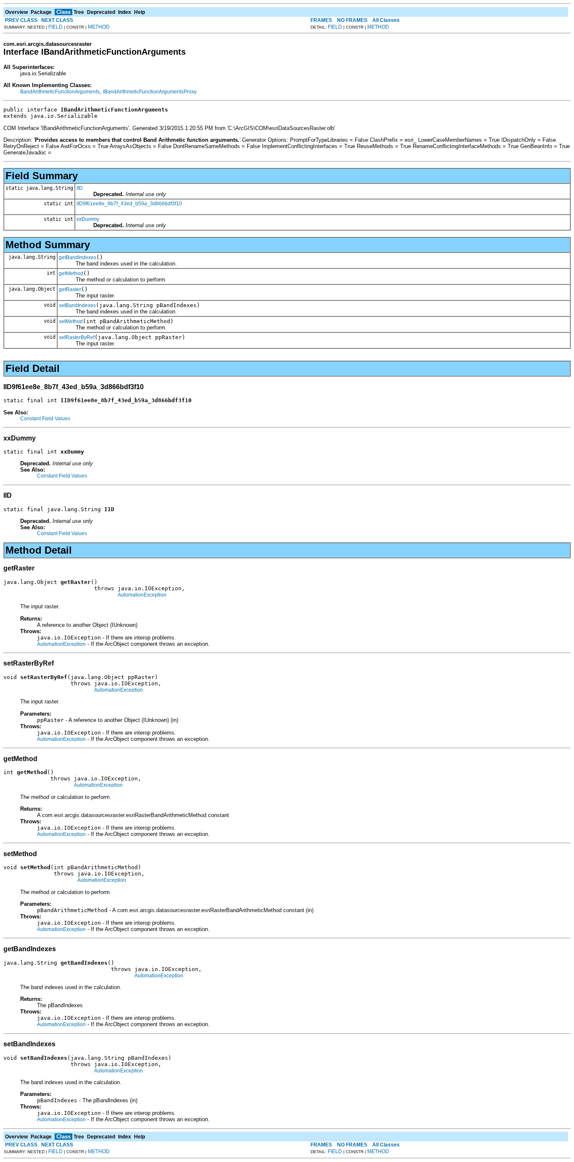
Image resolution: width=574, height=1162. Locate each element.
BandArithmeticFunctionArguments (60, 92)
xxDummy (87, 219)
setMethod (71, 321)
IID (79, 188)
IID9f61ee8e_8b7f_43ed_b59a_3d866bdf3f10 (129, 204)
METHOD (99, 27)
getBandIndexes (77, 257)
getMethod (71, 273)
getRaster (70, 289)
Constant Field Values (45, 419)
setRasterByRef (77, 337)
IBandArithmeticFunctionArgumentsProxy (150, 92)
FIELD (55, 27)
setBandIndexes (77, 305)
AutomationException (142, 595)
